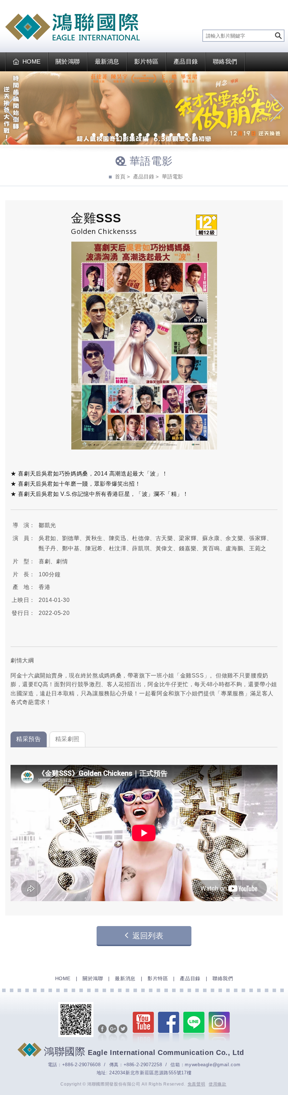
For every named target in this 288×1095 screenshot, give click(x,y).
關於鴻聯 (67, 61)
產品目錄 (186, 61)
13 (186, 135)
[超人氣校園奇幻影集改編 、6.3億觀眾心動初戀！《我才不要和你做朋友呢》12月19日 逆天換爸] (144, 108)
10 (163, 135)
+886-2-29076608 (81, 1064)
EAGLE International (72, 27)
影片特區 (146, 61)
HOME (31, 61)
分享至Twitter (123, 1033)
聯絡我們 (225, 61)
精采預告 (28, 739)
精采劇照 (67, 739)
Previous (11, 108)
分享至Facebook (102, 1033)
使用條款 (218, 1084)
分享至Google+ (113, 1033)
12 (178, 135)
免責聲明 (196, 1084)
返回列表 (147, 935)
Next (277, 108)
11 (171, 135)
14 (194, 135)
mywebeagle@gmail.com (212, 1064)
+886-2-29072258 (143, 1064)
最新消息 (107, 61)
